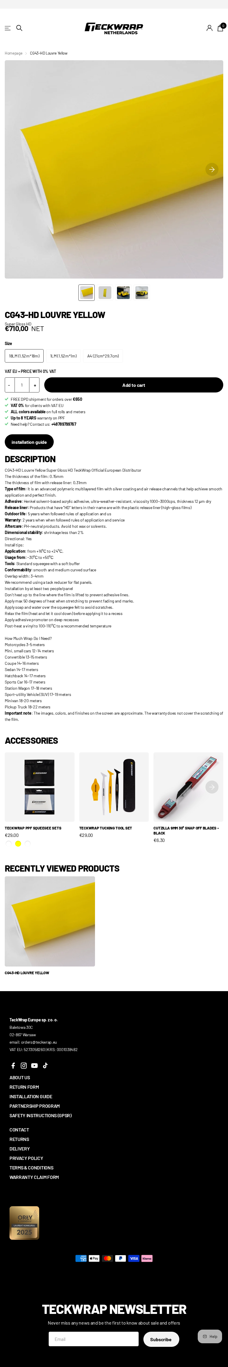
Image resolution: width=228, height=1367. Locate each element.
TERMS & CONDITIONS (31, 1167)
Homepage (13, 53)
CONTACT (19, 1129)
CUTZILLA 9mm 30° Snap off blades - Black (185, 830)
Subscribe (161, 1339)
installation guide (29, 442)
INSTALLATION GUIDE (31, 1096)
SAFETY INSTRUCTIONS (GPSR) (41, 1115)
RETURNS (19, 1139)
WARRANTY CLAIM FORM (34, 1177)
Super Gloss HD (18, 323)
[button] (212, 169)
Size (8, 343)
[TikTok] (45, 1065)
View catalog (8, 28)
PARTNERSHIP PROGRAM (35, 1106)
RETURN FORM (24, 1087)
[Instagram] (23, 1065)
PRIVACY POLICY (26, 1158)
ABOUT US (20, 1077)
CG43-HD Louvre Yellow (27, 972)
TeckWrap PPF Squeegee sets (33, 828)
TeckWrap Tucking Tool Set (105, 828)
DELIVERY (20, 1148)
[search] (19, 28)
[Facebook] (13, 1065)
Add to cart (133, 385)
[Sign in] (210, 28)
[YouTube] (34, 1065)
